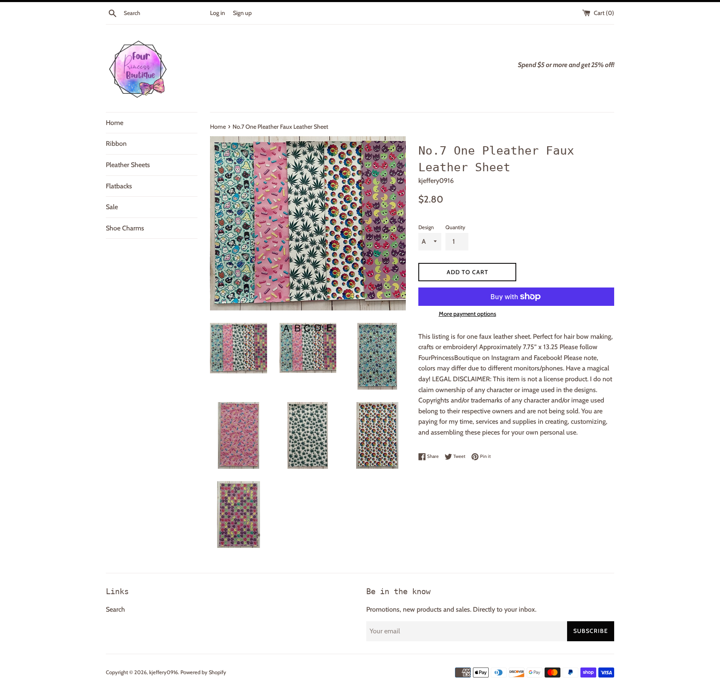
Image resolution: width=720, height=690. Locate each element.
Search (115, 609)
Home (114, 123)
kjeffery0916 (163, 672)
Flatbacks (119, 186)
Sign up (242, 13)
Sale (112, 207)
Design (426, 227)
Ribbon (116, 144)
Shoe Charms (125, 228)
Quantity (455, 227)
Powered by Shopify (203, 672)
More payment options (467, 314)
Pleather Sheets (128, 165)
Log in (217, 13)
